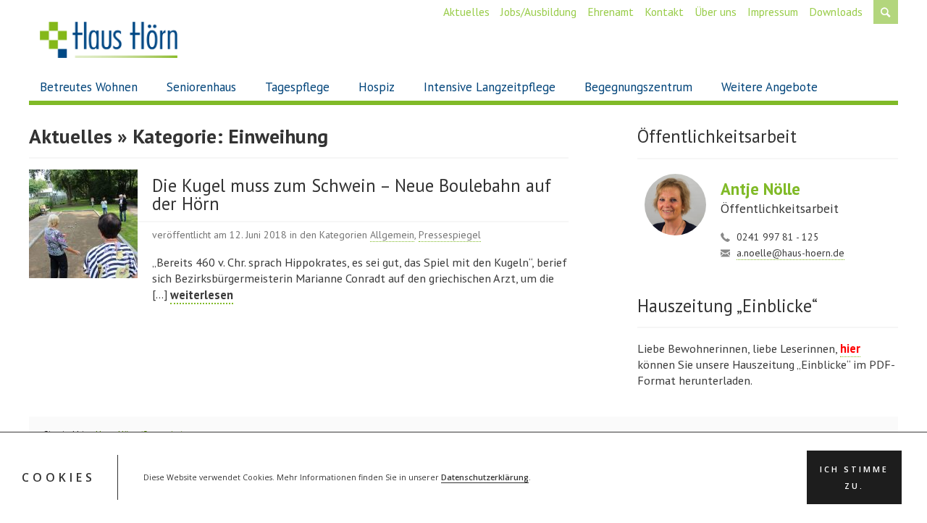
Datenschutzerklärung (485, 478)
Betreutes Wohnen (89, 87)
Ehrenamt (610, 11)
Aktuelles (466, 11)
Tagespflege (297, 87)
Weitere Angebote (769, 87)
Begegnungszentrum (638, 87)
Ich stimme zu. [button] (854, 478)
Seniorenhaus (201, 87)
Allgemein (392, 234)
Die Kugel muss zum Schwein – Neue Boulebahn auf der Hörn (351, 195)
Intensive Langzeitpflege (489, 87)
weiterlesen (201, 295)
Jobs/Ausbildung (538, 11)
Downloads (836, 11)
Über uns (716, 11)
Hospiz (376, 87)
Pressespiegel (450, 234)
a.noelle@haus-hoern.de (790, 252)
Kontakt (664, 11)
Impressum (772, 11)
